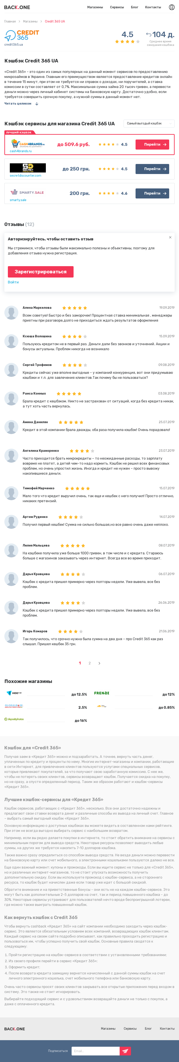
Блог (134, 7)
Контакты (153, 7)
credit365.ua (13, 45)
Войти (13, 282)
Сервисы (117, 7)
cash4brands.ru (21, 151)
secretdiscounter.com (25, 176)
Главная (10, 21)
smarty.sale (18, 200)
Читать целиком (17, 103)
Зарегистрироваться (41, 272)
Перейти (152, 144)
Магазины (95, 7)
